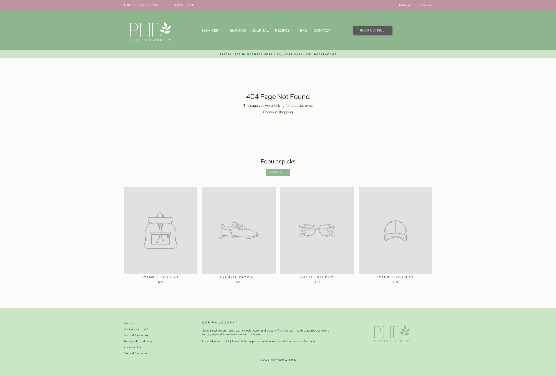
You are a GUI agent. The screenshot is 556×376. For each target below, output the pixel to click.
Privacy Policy (133, 347)
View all (278, 172)
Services (210, 30)
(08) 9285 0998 (183, 5)
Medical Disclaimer (135, 353)
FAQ (303, 30)
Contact (322, 30)
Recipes (282, 30)
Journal (260, 30)
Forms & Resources (136, 335)
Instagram (405, 5)
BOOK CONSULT (373, 30)
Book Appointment (136, 329)
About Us (237, 30)
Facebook (426, 5)
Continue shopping (278, 112)
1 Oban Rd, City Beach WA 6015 (144, 5)
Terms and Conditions (138, 341)
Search (128, 323)
